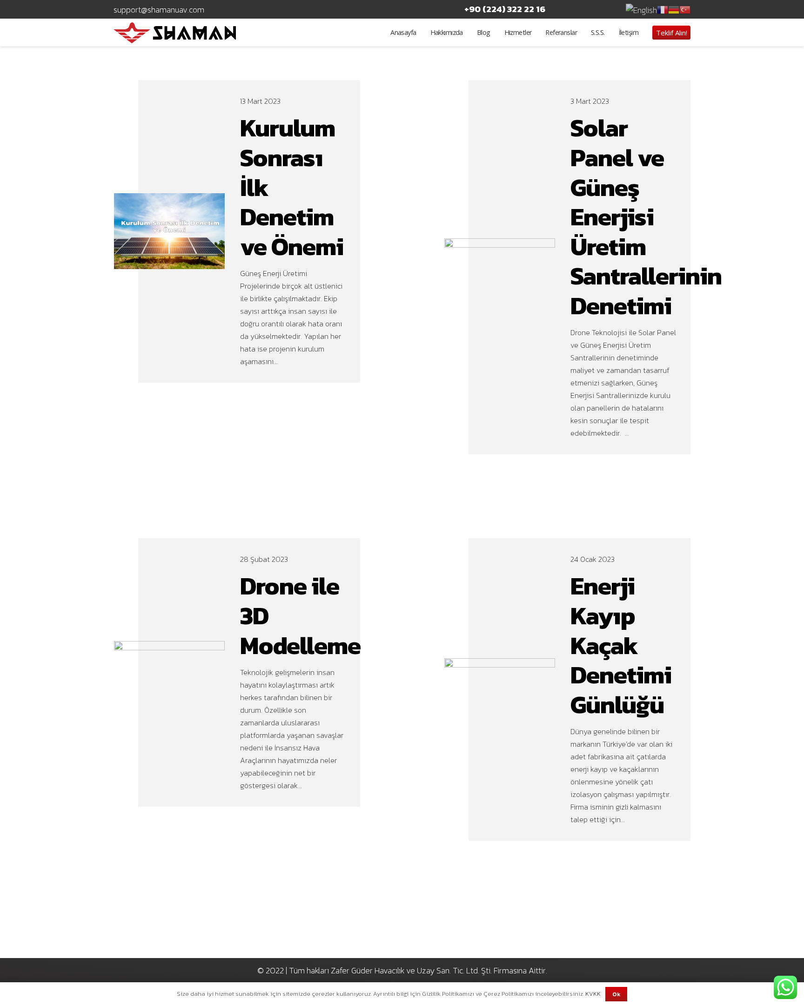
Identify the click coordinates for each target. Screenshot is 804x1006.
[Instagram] (605, 9)
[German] (673, 8)
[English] (641, 8)
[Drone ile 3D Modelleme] (169, 647)
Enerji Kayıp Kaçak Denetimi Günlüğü (620, 644)
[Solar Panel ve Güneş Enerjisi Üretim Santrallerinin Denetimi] (500, 244)
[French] (662, 8)
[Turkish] (684, 8)
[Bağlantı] (175, 32)
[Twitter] (585, 9)
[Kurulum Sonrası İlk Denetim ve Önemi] (169, 199)
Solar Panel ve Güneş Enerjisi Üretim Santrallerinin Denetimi (645, 216)
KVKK (593, 993)
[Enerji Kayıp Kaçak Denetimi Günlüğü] (500, 664)
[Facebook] (565, 9)
